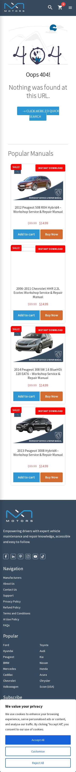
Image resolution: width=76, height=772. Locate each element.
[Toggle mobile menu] (70, 7)
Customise (38, 751)
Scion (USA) (47, 687)
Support (8, 595)
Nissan (44, 663)
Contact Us (10, 589)
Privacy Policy (12, 601)
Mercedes (9, 669)
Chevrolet (9, 681)
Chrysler (45, 681)
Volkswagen (10, 687)
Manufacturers (12, 578)
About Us (9, 583)
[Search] (50, 7)
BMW (6, 663)
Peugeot (8, 657)
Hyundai (8, 651)
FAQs (6, 625)
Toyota (44, 645)
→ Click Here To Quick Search (40, 114)
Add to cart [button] (26, 234)
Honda (44, 669)
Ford (6, 645)
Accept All (38, 740)
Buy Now (51, 234)
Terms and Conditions (16, 613)
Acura (43, 675)
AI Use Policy (11, 619)
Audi (42, 651)
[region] (38, 735)
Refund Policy (11, 607)
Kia (41, 657)
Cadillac (8, 675)
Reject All (38, 763)
